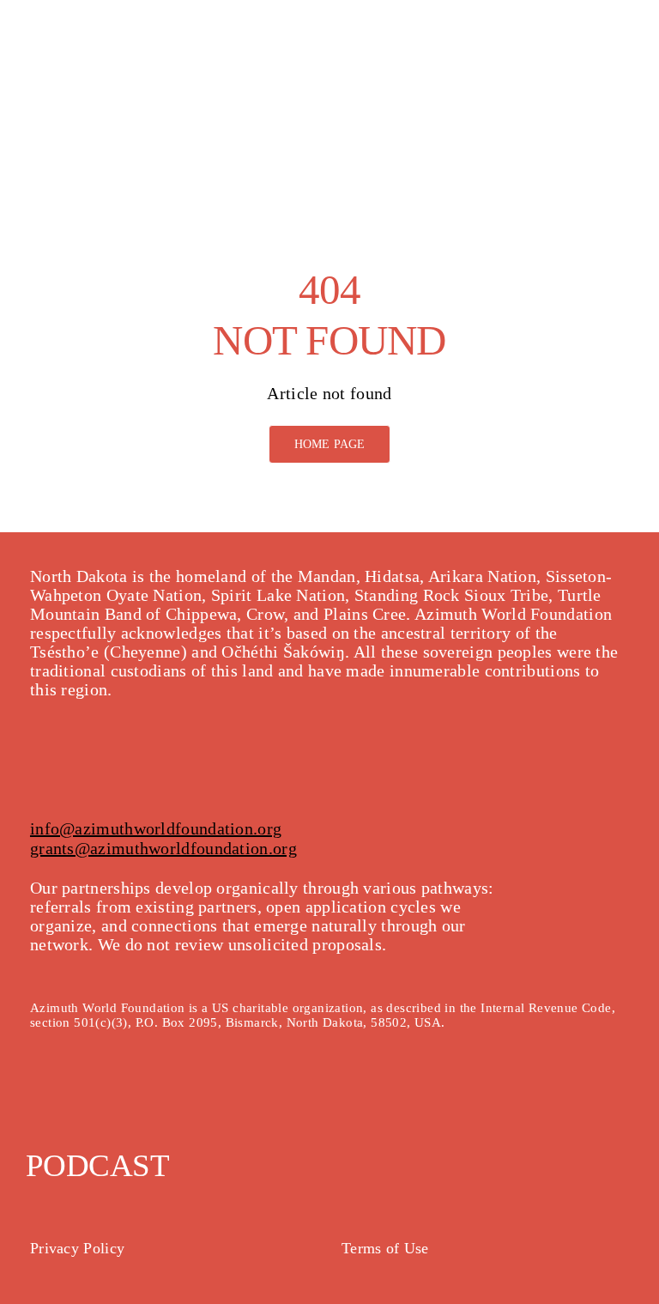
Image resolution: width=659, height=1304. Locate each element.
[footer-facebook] (35, 1104)
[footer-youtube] (90, 1104)
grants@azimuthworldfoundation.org (163, 848)
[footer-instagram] (62, 1104)
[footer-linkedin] (118, 1104)
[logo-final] (86, 25)
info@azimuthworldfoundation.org (155, 828)
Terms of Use (385, 1248)
